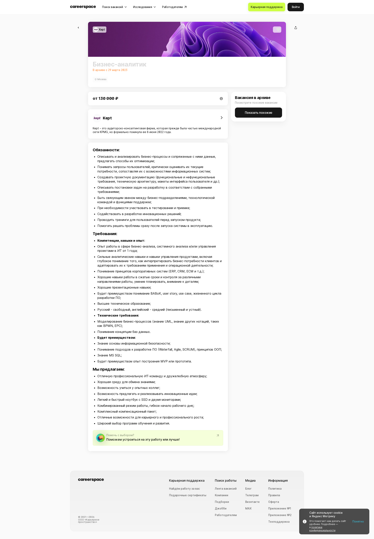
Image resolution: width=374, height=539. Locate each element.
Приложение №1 (279, 508)
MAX (248, 508)
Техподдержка (278, 521)
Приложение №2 (280, 515)
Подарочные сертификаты (187, 495)
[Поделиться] (295, 27)
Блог (248, 488)
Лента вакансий (226, 488)
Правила (274, 495)
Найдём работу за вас (184, 488)
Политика (274, 488)
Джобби (221, 508)
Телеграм (251, 495)
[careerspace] (83, 7)
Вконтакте (252, 501)
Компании (221, 495)
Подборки (222, 501)
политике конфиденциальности (322, 529)
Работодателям (226, 515)
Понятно (358, 521)
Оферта (273, 501)
